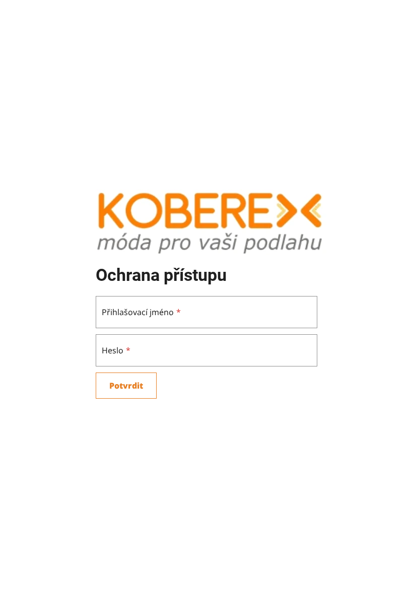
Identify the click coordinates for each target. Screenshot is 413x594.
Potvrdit (126, 385)
